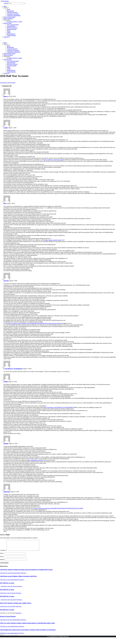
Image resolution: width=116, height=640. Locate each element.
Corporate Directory (12, 12)
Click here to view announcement (9, 579)
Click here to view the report (7, 82)
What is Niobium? (8, 18)
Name (1, 553)
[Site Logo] (5, 1)
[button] (6, 3)
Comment (3, 550)
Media (8, 30)
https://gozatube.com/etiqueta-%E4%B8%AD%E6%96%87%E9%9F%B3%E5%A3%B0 (59, 508)
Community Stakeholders (13, 15)
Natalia (5, 381)
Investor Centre (7, 23)
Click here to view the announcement (10, 573)
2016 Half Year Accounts (7, 596)
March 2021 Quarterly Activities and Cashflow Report (15, 603)
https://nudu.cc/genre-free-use (53, 240)
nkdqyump (6, 491)
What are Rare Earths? (9, 17)
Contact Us (6, 37)
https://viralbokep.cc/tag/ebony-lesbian (54, 159)
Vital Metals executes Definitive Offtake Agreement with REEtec (18, 576)
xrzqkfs (5, 127)
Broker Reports (11, 34)
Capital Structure (11, 35)
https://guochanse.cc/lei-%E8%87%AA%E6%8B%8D (58, 407)
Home (5, 6)
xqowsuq (6, 280)
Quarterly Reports (11, 29)
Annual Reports (11, 26)
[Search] (24, 3)
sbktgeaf (5, 443)
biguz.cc (5, 96)
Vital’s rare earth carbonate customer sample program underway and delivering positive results (27, 623)
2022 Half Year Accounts (7, 589)
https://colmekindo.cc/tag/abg (35, 460)
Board (8, 9)
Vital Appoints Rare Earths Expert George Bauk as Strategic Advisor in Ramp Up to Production (28, 629)
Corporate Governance (13, 14)
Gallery (9, 32)
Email (1, 556)
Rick (4, 203)
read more (23, 573)
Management (10, 11)
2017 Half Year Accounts (7, 583)
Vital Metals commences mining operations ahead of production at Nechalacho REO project (26, 569)
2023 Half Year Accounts (7, 609)
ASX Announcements (13, 24)
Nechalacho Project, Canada (14, 21)
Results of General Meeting (8, 616)
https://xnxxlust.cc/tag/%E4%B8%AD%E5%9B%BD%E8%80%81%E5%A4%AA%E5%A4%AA (34, 323)
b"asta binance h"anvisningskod (12, 368)
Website (2, 559)
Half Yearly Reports (12, 27)
